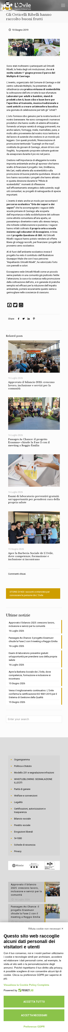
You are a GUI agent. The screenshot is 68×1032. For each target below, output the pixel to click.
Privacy (17, 851)
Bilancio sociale (22, 818)
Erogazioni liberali (23, 831)
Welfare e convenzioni (25, 795)
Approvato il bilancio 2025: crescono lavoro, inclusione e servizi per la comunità (31, 385)
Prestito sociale (22, 825)
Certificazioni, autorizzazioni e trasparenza (30, 810)
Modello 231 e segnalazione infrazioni (34, 772)
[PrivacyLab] (25, 990)
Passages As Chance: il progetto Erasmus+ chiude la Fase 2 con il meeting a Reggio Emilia (29, 442)
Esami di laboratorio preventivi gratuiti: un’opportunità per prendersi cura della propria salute (34, 499)
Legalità (18, 802)
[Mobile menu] (63, 5)
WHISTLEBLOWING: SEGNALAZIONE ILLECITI (33, 781)
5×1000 (18, 838)
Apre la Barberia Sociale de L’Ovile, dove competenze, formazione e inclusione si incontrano (30, 556)
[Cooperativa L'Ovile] (17, 5)
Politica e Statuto (23, 766)
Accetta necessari (34, 1015)
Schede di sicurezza (24, 844)
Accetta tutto (34, 1001)
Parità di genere (22, 789)
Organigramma (22, 759)
